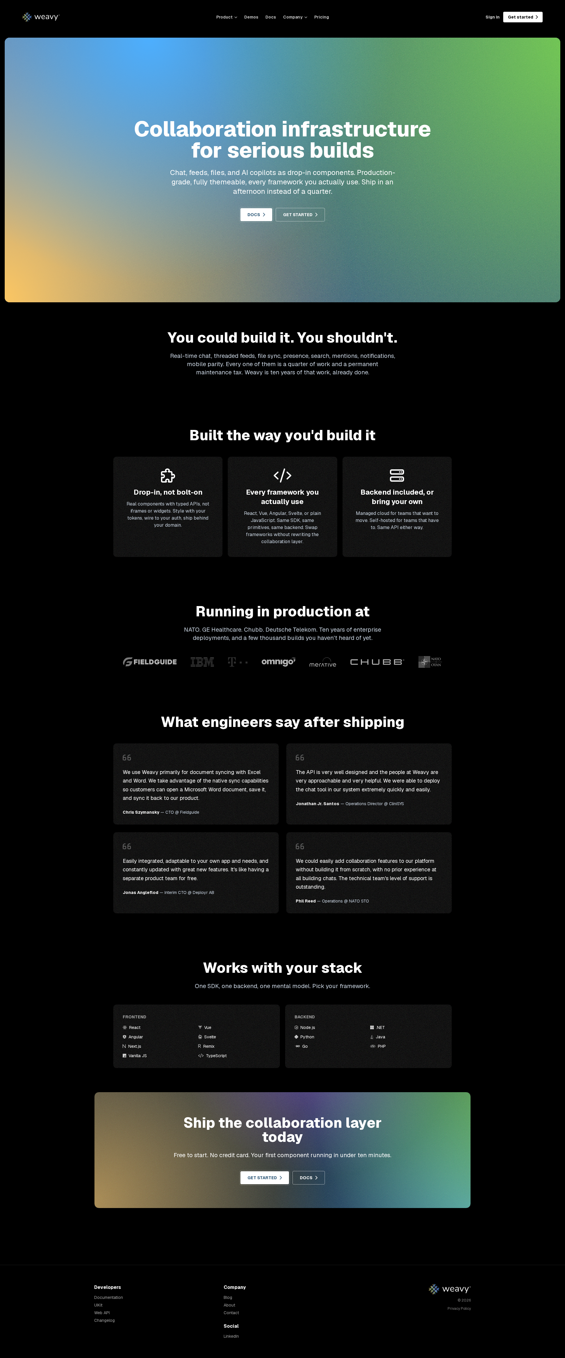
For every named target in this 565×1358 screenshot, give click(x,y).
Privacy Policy (459, 1308)
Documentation (108, 1297)
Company (293, 17)
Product (224, 17)
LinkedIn (231, 1336)
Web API (102, 1312)
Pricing (321, 17)
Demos (251, 17)
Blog (228, 1297)
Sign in (493, 17)
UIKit (98, 1305)
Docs (270, 17)
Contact (231, 1312)
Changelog (104, 1320)
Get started (521, 17)
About (229, 1305)
